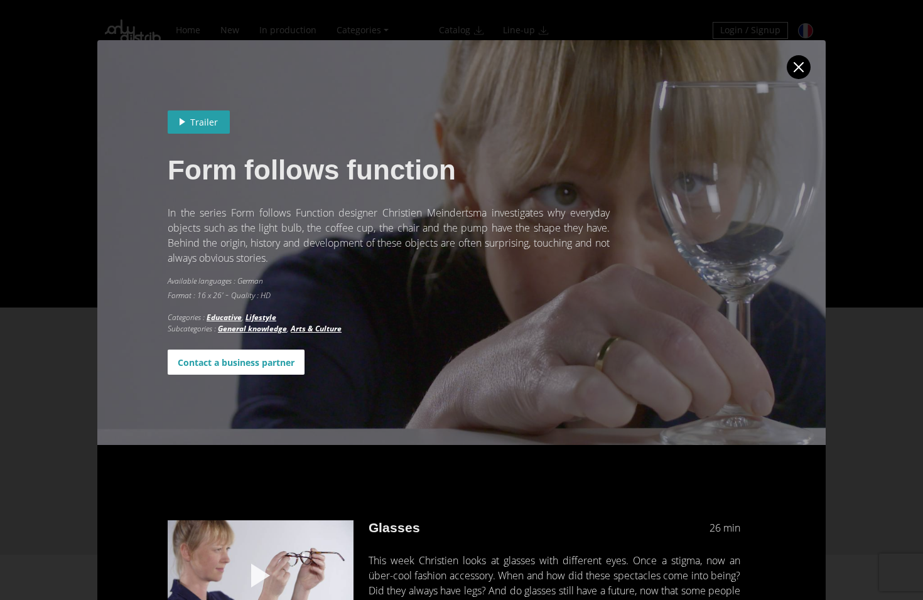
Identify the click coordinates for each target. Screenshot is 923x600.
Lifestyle (261, 317)
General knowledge (252, 328)
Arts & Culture (316, 328)
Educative (224, 317)
